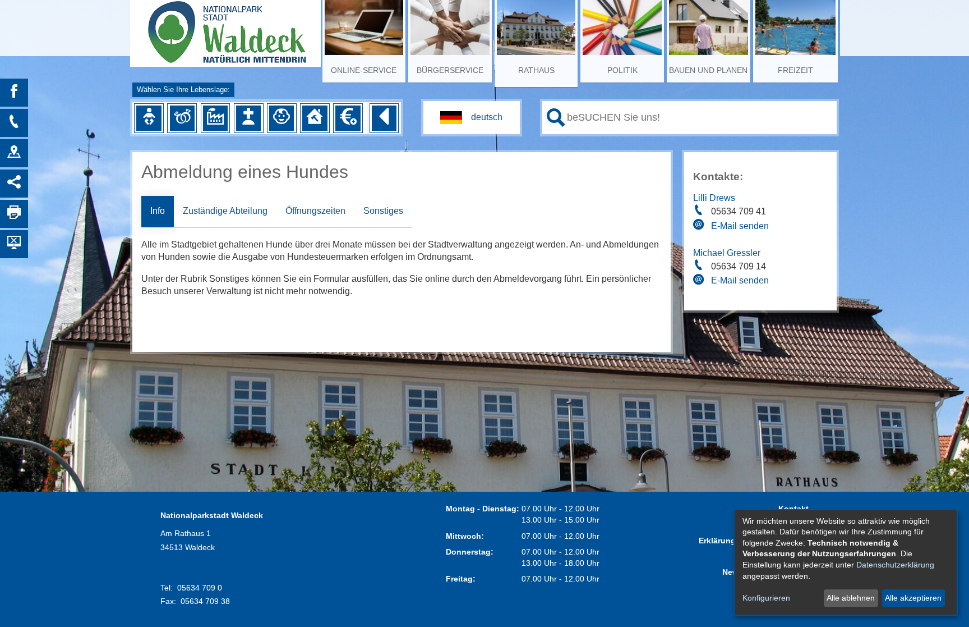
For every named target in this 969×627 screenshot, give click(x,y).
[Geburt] (148, 118)
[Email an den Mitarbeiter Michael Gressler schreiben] (700, 281)
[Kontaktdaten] (14, 123)
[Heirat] (182, 118)
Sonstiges (383, 211)
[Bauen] (314, 118)
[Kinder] (281, 118)
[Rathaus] (14, 153)
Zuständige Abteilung (225, 211)
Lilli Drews (714, 198)
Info (157, 211)
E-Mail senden (740, 226)
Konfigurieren (766, 597)
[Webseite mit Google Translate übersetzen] (471, 117)
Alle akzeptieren (913, 597)
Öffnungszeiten (315, 211)
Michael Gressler (726, 253)
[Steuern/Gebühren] (347, 118)
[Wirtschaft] (215, 118)
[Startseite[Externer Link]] (225, 28)
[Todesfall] (248, 118)
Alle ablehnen (851, 597)
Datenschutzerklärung (895, 564)
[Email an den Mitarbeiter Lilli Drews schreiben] (700, 226)
